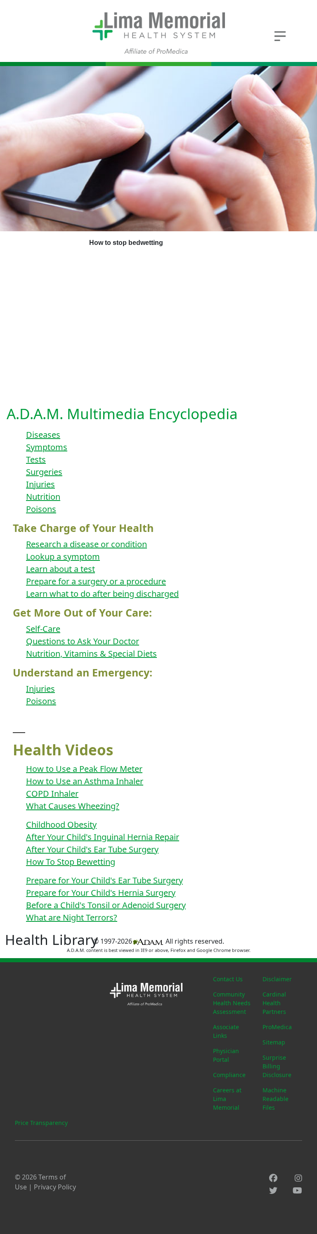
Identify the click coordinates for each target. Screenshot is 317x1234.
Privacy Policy (55, 1186)
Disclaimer (277, 979)
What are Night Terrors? (71, 917)
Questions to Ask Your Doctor (82, 641)
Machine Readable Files (276, 1098)
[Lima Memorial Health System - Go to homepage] (158, 33)
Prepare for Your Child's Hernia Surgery (100, 892)
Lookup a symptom (63, 556)
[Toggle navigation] (280, 35)
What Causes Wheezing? (72, 806)
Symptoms (46, 447)
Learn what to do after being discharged (102, 593)
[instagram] (298, 1178)
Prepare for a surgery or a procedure (96, 581)
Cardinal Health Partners (274, 1003)
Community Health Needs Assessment (232, 1003)
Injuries (40, 484)
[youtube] (297, 1190)
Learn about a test (60, 568)
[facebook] (273, 1178)
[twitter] (273, 1190)
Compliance (229, 1075)
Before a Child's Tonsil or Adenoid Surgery (106, 905)
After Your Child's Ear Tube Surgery (92, 849)
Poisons (41, 509)
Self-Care (43, 628)
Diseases (43, 434)
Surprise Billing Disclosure (277, 1066)
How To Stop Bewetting (70, 861)
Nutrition (43, 496)
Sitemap (274, 1042)
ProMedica (277, 1027)
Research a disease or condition (86, 544)
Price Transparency (41, 1123)
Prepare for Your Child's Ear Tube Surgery (104, 880)
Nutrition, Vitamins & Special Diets (91, 653)
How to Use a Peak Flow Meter (84, 768)
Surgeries (44, 471)
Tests (36, 459)
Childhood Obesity (61, 824)
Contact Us (228, 979)
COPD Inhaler (52, 793)
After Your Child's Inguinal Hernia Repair (102, 836)
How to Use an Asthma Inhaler (84, 781)
